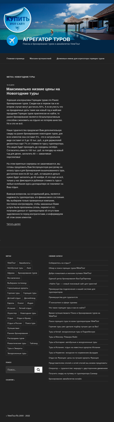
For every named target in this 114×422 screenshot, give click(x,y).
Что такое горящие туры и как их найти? (67, 307)
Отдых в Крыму (24, 318)
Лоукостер (12, 313)
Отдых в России (14, 323)
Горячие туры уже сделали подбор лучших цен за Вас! (74, 326)
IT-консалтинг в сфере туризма (63, 302)
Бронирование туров (27, 272)
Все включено (13, 277)
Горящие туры (29, 293)
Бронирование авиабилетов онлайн (65, 378)
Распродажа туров (15, 338)
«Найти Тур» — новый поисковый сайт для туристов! (73, 283)
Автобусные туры (15, 267)
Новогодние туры (28, 313)
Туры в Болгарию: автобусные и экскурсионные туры (73, 342)
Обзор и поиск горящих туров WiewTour (67, 268)
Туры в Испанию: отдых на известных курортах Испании (74, 347)
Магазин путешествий (40, 58)
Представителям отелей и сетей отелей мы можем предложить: (78, 362)
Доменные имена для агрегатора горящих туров (80, 58)
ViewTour (11, 262)
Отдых (10, 318)
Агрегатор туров (46, 39)
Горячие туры (13, 293)
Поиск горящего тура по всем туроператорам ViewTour (74, 321)
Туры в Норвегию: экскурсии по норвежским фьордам (73, 352)
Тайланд (34, 343)
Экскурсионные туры (16, 353)
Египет (21, 303)
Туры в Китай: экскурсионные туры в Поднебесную (72, 331)
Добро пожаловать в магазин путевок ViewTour (70, 273)
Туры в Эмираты (14, 348)
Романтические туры (16, 343)
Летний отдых (25, 308)
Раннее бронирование (17, 333)
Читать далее (14, 224)
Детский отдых (14, 298)
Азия (29, 267)
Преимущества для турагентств (63, 297)
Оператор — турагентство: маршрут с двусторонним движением (78, 368)
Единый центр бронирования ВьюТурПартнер (70, 278)
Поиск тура (30, 323)
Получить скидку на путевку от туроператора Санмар (73, 373)
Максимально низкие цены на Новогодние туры (33, 91)
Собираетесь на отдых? (60, 262)
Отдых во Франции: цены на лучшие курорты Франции (74, 357)
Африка (10, 272)
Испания (11, 308)
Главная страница (15, 58)
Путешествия (13, 328)
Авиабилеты (24, 262)
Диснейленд (29, 298)
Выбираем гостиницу (17, 282)
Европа (10, 303)
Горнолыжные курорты (17, 287)
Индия (30, 303)
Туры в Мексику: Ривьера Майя (63, 336)
